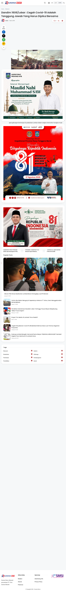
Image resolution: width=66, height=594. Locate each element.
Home (2, 9)
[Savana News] (13, 2)
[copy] (3, 43)
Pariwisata (17, 357)
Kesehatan (17, 354)
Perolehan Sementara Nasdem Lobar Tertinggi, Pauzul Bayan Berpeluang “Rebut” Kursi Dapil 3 (34, 310)
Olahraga (48, 354)
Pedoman (20, 584)
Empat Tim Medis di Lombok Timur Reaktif (24, 317)
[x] (3, 35)
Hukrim (48, 351)
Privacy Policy (38, 581)
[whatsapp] (3, 39)
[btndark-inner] (58, 2)
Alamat (20, 581)
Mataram (7, 9)
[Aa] (58, 20)
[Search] (45, 2)
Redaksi (20, 579)
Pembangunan (48, 357)
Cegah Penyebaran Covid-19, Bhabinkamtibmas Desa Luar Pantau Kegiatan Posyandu (35, 326)
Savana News (37, 589)
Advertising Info (39, 579)
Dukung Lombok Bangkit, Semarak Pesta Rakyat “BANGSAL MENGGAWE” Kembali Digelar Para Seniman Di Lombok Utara (36, 335)
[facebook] (3, 32)
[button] (53, 27)
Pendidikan (17, 361)
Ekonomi (17, 351)
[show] (3, 47)
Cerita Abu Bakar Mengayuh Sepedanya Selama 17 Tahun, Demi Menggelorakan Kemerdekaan (36, 301)
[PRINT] (62, 20)
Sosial (48, 361)
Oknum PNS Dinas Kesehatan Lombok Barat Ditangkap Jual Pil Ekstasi (26, 294)
